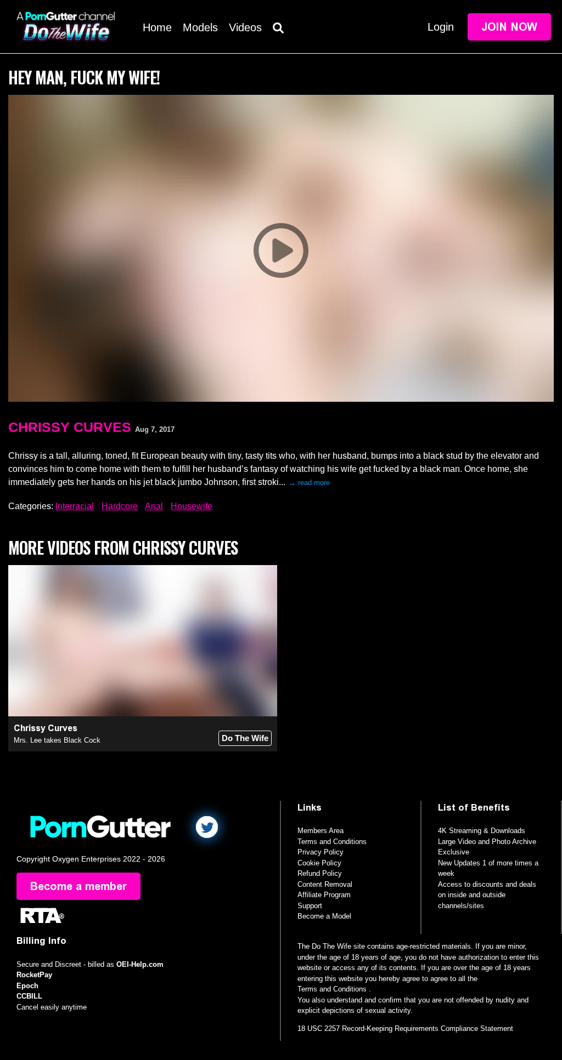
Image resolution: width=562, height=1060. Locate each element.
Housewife (191, 506)
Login (441, 27)
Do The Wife (245, 738)
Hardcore (120, 506)
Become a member (78, 886)
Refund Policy (319, 873)
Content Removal (324, 884)
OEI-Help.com (140, 964)
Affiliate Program (324, 895)
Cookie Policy (319, 863)
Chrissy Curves (69, 427)
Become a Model (324, 916)
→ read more (309, 482)
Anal (154, 506)
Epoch (27, 986)
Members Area (320, 831)
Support (309, 906)
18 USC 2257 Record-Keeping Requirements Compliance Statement (405, 1028)
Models (200, 27)
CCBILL (29, 996)
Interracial (74, 506)
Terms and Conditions (332, 841)
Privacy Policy (320, 852)
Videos (245, 27)
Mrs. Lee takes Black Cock (57, 740)
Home (157, 27)
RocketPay (34, 975)
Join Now (509, 26)
